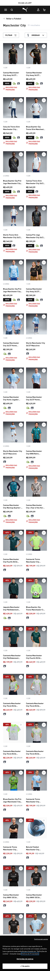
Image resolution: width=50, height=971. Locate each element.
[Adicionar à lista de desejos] (21, 46)
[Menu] (5, 9)
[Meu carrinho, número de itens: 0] (44, 9)
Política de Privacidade (30, 954)
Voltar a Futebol (13, 18)
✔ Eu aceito (25, 966)
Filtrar (8, 35)
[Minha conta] (38, 9)
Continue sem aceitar (41, 939)
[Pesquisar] (11, 9)
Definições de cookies (25, 959)
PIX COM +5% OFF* (25, 3)
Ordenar (36, 35)
